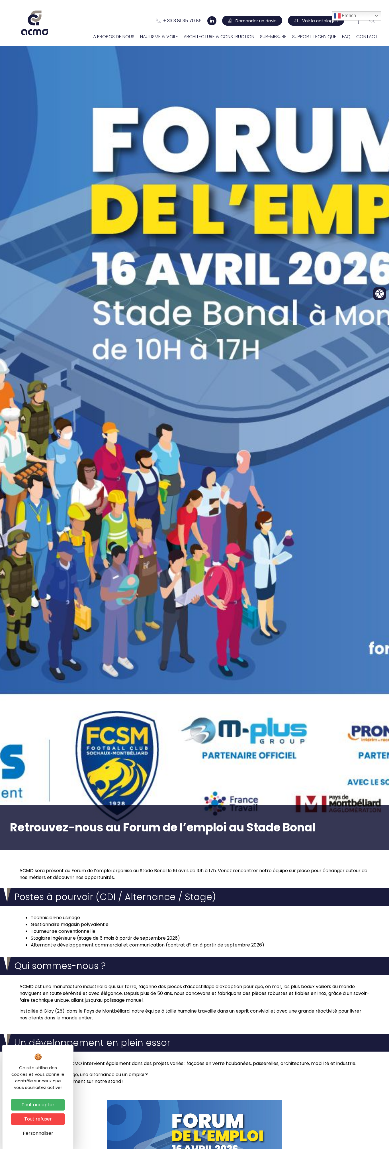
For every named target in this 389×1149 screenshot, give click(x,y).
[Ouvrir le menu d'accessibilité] (379, 293)
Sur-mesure (273, 36)
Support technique (314, 36)
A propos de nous (113, 36)
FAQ (346, 36)
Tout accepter (38, 1104)
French (348, 15)
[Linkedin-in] (211, 20)
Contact (367, 36)
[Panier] (356, 20)
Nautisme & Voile (159, 36)
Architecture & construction (219, 36)
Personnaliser (38, 1133)
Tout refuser (38, 1119)
